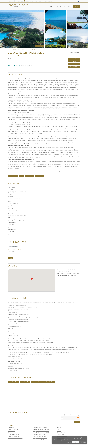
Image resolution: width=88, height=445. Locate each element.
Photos (40, 46)
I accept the (72, 415)
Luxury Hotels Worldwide (48, 381)
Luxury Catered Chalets (14, 436)
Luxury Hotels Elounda (14, 381)
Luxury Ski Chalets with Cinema (41, 431)
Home (9, 49)
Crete (28, 49)
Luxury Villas (11, 427)
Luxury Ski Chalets (13, 429)
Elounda (33, 49)
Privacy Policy (75, 415)
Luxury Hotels (16, 49)
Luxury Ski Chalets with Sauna (40, 434)
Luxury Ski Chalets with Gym (40, 436)
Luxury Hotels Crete (25, 381)
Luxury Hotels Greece (36, 381)
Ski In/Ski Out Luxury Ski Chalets (41, 429)
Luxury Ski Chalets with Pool (40, 427)
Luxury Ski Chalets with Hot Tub (41, 432)
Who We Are (60, 427)
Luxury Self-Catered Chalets (15, 438)
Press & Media (60, 434)
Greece (23, 49)
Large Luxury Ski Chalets (39, 439)
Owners (59, 431)
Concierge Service (12, 432)
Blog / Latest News (62, 432)
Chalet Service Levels (13, 434)
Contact (59, 429)
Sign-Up (77, 422)
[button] (79, 1)
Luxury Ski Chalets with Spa (40, 438)
